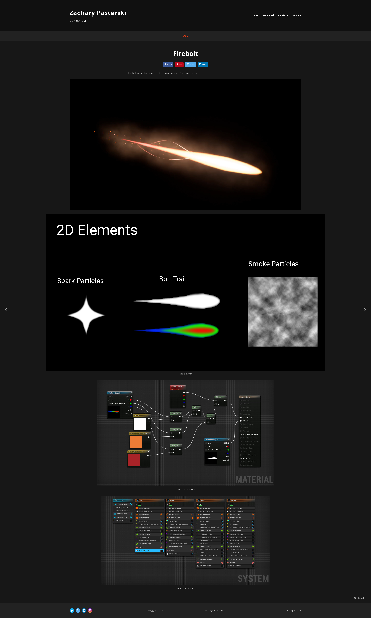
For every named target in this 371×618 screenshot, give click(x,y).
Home (255, 15)
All (185, 35)
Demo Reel (268, 15)
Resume (297, 15)
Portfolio (283, 15)
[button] (359, 598)
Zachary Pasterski (98, 13)
